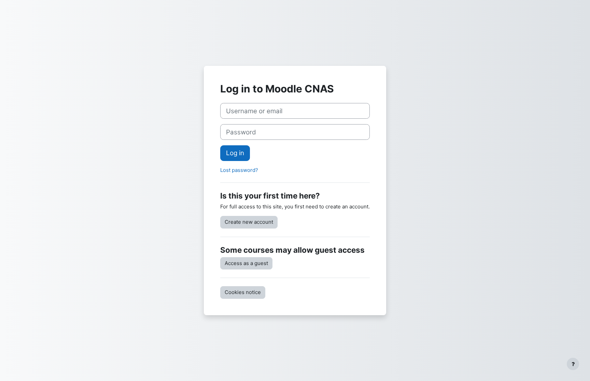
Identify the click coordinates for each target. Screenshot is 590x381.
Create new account (249, 222)
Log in (235, 153)
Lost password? (239, 170)
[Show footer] (573, 364)
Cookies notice (243, 292)
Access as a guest (246, 263)
